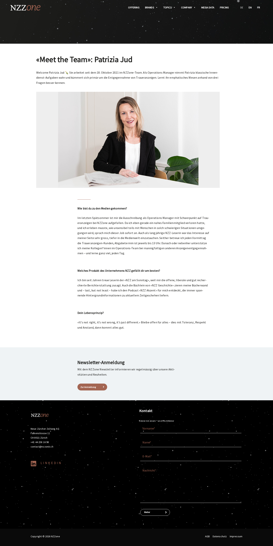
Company (186, 7)
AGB (207, 536)
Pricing (224, 7)
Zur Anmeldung (88, 387)
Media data (207, 7)
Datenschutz (220, 536)
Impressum (236, 536)
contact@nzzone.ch (42, 446)
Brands (149, 7)
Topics (167, 7)
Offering (133, 7)
